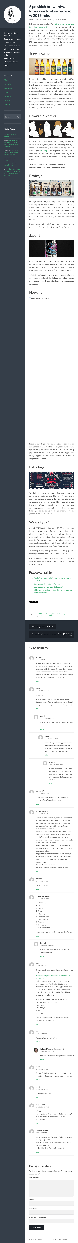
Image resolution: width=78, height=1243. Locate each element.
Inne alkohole (8, 84)
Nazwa (32, 1199)
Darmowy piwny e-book (12, 39)
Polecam (6, 92)
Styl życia (7, 100)
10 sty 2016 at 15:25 (42, 691)
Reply (37, 681)
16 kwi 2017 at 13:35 (47, 1051)
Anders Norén (64, 1239)
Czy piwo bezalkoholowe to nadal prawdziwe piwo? (11, 153)
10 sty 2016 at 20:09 (47, 718)
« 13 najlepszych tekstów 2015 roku (42, 627)
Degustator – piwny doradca (11, 34)
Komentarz (34, 1178)
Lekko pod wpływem (11, 62)
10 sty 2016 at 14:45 (42, 659)
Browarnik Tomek (43, 896)
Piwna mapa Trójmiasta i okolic (12, 54)
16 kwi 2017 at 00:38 (42, 1034)
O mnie (6, 65)
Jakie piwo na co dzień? (12, 46)
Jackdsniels (7, 159)
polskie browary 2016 (45, 616)
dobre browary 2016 (49, 614)
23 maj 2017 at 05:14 (47, 945)
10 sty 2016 (33, 20)
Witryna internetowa (37, 1217)
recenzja (44, 151)
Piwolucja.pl (38, 1239)
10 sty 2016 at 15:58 (42, 793)
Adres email (34, 1208)
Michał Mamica (42, 811)
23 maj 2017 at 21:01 (42, 1089)
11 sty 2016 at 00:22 (51, 738)
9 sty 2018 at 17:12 (42, 1133)
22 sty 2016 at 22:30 (42, 966)
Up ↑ (72, 1239)
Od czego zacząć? (10, 42)
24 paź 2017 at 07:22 (42, 1107)
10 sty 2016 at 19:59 (42, 881)
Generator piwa (9, 58)
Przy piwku (7, 96)
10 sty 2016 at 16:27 (42, 813)
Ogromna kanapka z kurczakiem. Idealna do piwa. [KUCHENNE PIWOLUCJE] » (52, 634)
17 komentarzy (61, 20)
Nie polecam (8, 88)
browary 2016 (37, 614)
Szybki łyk (7, 104)
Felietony (7, 80)
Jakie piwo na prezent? (12, 49)
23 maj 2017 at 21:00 (42, 1069)
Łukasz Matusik (46, 20)
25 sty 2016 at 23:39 (56, 764)
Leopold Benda (42, 1130)
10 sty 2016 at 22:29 (42, 898)
